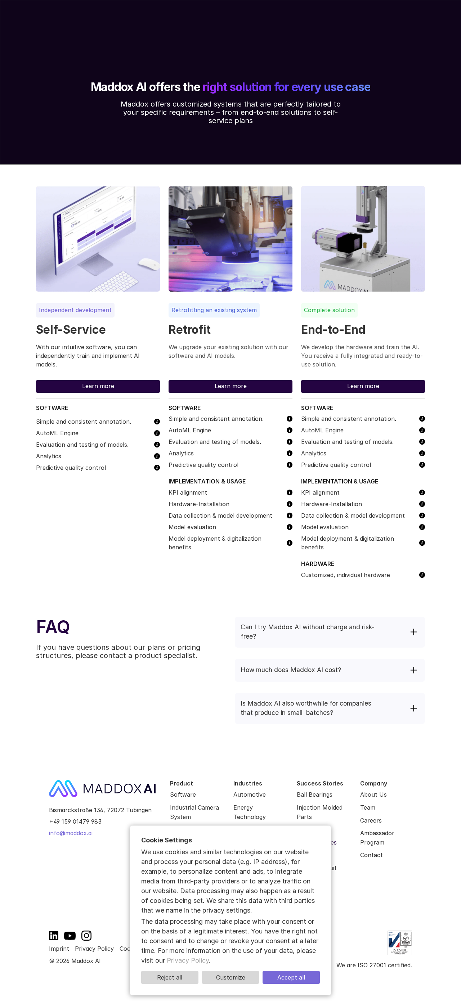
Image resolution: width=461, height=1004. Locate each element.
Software (183, 794)
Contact (371, 855)
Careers (371, 820)
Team (367, 807)
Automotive (249, 794)
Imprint (59, 948)
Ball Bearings (315, 794)
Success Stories (217, 23)
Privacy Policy (94, 948)
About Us (373, 794)
